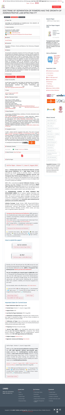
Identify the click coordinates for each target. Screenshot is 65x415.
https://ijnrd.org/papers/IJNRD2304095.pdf (14, 87)
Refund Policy (37, 396)
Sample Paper (52, 392)
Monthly (57, 134)
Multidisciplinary (50, 136)
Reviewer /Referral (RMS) (53, 88)
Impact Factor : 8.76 (51, 120)
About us (21, 394)
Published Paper (10, 76)
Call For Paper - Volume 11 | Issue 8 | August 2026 (22, 165)
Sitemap (51, 400)
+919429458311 (10, 391)
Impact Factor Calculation (39, 398)
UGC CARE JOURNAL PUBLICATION (14, 116)
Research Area (18, 336)
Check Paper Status (38, 392)
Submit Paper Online (12, 295)
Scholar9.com (21, 149)
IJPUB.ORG (8, 126)
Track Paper (50, 75)
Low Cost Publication (51, 159)
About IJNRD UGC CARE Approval (15, 298)
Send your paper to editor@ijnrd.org (22, 257)
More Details (26, 339)
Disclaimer (36, 394)
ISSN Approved (50, 145)
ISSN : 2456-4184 (50, 123)
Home (20, 392)
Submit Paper (56, 6)
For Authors (50, 73)
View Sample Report (25, 221)
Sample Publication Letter (54, 398)
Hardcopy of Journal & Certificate (52, 154)
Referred (49, 131)
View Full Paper (17, 152)
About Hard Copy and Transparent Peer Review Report (19, 34)
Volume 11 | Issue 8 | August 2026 (15, 363)
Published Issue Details (53, 71)
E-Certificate (20, 76)
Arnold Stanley (8, 40)
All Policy (49, 84)
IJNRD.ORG (29, 125)
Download (49, 81)
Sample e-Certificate (53, 396)
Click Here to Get (16, 32)
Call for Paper (29, 295)
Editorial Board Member (53, 90)
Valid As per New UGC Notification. (23, 269)
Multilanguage (50, 139)
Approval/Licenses (51, 79)
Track (32, 3)
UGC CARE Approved (52, 77)
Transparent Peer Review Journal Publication (18, 228)
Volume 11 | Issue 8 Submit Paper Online (56, 32)
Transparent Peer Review (52, 128)
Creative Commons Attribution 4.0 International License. (22, 133)
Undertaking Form (53, 394)
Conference (50, 86)
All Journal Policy (22, 400)
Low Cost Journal (50, 150)
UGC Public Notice (31, 285)
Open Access (50, 134)
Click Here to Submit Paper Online (22, 247)
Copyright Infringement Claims (39, 401)
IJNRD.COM (36, 125)
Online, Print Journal (51, 142)
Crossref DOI (50, 147)
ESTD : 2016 (49, 125)
